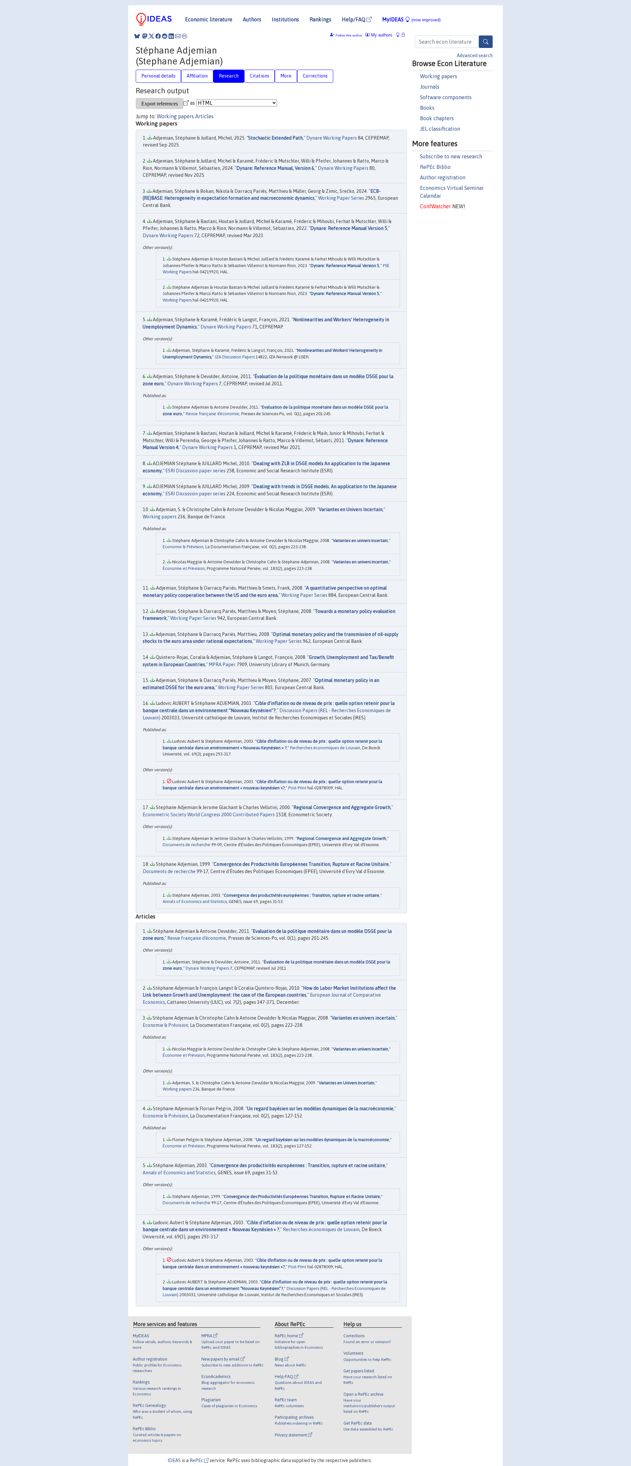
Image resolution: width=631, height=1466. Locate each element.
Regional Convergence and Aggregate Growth (341, 807)
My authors (381, 35)
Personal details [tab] (158, 76)
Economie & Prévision (183, 546)
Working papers (438, 76)
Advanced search (475, 55)
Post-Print (297, 787)
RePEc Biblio (435, 167)
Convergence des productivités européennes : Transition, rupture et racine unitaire (301, 895)
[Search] (486, 41)
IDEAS (174, 1460)
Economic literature (208, 19)
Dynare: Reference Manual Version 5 (348, 228)
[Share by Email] (177, 36)
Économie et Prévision (184, 568)
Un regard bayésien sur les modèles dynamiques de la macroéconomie (320, 1108)
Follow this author (349, 35)
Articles (204, 116)
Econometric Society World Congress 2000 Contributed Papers (209, 814)
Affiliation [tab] (197, 76)
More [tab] (286, 76)
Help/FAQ (354, 19)
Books (427, 108)
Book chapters (437, 118)
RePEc (197, 1460)
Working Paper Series (341, 198)
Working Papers (177, 300)
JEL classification (440, 129)
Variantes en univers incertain (360, 540)
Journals (429, 87)
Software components (446, 97)
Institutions (285, 19)
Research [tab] (229, 76)
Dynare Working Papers (331, 138)
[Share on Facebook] (158, 36)
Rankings (320, 19)
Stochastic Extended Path (275, 138)
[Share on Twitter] (151, 36)
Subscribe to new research (451, 156)
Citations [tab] (259, 76)
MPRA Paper (222, 664)
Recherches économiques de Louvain (325, 747)
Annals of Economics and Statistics (195, 901)
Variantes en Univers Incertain (351, 509)
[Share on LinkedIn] (171, 36)
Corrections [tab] (315, 76)
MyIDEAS (411, 19)
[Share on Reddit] (164, 36)
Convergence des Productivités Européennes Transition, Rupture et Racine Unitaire (301, 864)
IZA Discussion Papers (235, 356)
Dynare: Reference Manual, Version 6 (275, 168)
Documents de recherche (186, 844)
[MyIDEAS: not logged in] (399, 35)
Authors (252, 19)
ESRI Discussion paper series (195, 470)
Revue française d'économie (212, 413)
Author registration (442, 177)
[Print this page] (184, 36)
